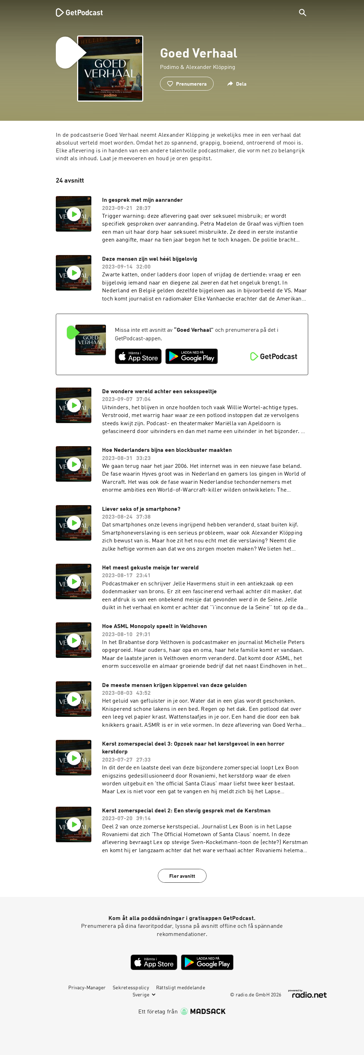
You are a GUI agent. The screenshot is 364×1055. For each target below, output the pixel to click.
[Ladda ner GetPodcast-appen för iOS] (138, 356)
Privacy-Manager (87, 987)
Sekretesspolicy (131, 987)
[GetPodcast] (74, 12)
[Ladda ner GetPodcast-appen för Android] (191, 356)
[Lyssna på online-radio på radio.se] (307, 994)
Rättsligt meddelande (180, 987)
